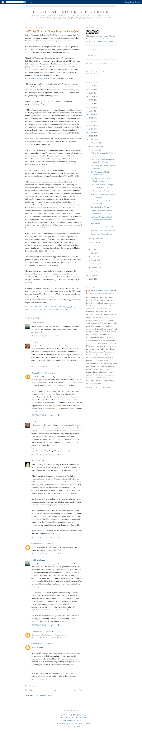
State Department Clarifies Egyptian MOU (100, 173)
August (94, 242)
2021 (91, 103)
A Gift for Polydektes (73, 715)
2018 (91, 114)
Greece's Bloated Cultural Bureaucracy (100, 202)
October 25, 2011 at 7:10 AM (46, 336)
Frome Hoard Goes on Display (102, 234)
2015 (91, 125)
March (94, 260)
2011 (91, 139)
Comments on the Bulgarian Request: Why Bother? (101, 212)
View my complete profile (98, 387)
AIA (34, 309)
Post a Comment (31, 686)
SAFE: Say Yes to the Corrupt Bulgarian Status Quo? (102, 186)
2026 (91, 85)
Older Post (78, 690)
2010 (91, 271)
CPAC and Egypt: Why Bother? (102, 191)
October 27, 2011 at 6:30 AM (46, 637)
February (94, 263)
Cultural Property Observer (71, 11)
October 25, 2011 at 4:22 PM (46, 537)
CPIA (63, 309)
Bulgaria (40, 309)
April (93, 256)
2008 (91, 279)
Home (54, 690)
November (95, 146)
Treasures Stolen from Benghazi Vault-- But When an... (102, 160)
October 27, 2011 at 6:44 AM (46, 679)
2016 (91, 121)
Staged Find (95, 223)
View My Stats (91, 55)
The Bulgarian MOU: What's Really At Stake (101, 179)
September (95, 238)
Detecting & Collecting (74, 720)
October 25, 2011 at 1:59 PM (46, 415)
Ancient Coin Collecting (74, 717)
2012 (91, 136)
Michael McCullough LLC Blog (73, 723)
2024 (91, 93)
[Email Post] (74, 307)
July (93, 245)
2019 (91, 111)
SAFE (68, 309)
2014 (91, 129)
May (93, 253)
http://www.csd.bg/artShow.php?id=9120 (42, 78)
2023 (91, 96)
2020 (91, 107)
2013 (91, 132)
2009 (91, 275)
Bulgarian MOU (52, 309)
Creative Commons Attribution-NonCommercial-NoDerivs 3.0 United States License (101, 39)
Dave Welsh (35, 460)
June (93, 249)
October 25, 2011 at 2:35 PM (46, 454)
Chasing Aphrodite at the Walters (103, 226)
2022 (91, 100)
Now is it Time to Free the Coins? (103, 230)
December (95, 143)
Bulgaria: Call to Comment (101, 207)
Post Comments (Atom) (44, 695)
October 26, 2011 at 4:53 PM (46, 553)
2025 (91, 89)
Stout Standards (73, 726)
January (94, 267)
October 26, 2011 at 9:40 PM (46, 625)
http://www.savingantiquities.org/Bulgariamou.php (52, 40)
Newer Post (29, 690)
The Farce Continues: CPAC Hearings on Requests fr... (101, 218)
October (94, 150)
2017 (91, 118)
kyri (33, 342)
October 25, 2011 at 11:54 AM (47, 366)
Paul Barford (36, 322)
